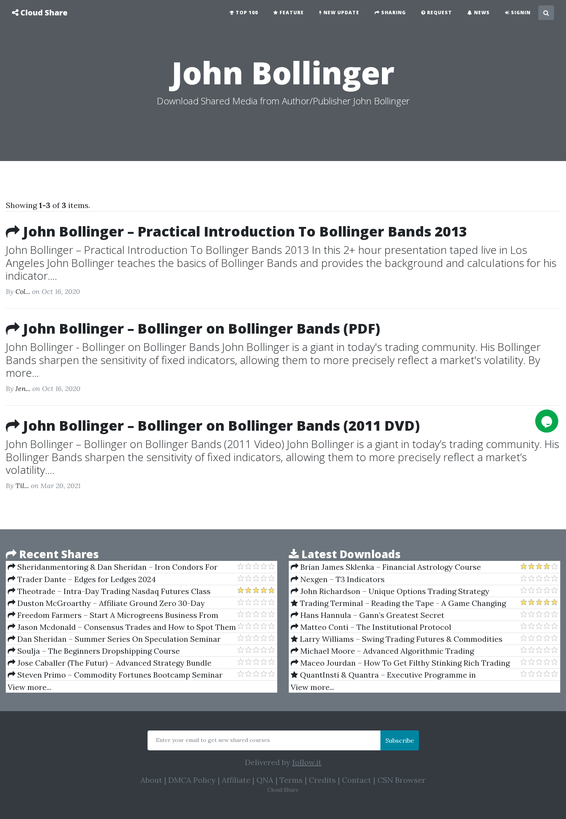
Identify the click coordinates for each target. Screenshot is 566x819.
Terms (291, 780)
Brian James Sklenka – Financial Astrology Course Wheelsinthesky (386, 567)
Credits (322, 780)
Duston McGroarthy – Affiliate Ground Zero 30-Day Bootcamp (106, 603)
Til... (22, 485)
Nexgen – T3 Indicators (341, 579)
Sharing (393, 12)
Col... (22, 291)
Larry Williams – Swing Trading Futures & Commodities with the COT (396, 639)
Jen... (22, 388)
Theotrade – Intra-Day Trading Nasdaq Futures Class (113, 591)
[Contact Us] (546, 421)
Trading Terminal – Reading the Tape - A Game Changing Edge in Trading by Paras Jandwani (398, 603)
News (481, 12)
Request (438, 12)
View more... (29, 687)
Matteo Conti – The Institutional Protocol (374, 627)
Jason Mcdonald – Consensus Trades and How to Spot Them (125, 627)
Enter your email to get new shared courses (213, 740)
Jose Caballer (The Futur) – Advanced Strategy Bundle (113, 663)
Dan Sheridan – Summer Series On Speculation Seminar (118, 639)
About (151, 780)
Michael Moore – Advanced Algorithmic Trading (386, 651)
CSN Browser (401, 780)
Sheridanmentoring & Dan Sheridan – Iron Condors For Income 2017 (113, 567)
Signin (520, 12)
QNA (264, 780)
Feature (291, 12)
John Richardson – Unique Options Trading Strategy (393, 591)
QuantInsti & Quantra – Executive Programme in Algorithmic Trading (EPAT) (383, 675)
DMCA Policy (192, 780)
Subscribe (399, 740)
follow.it (307, 762)
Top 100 (246, 12)
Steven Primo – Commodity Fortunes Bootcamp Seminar (119, 675)
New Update (340, 12)
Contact (356, 780)
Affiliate (236, 780)
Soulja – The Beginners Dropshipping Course (97, 651)
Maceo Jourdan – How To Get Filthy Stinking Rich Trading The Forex (400, 663)
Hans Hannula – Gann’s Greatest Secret (371, 615)
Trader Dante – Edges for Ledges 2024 (85, 579)
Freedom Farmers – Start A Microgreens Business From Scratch (113, 615)
